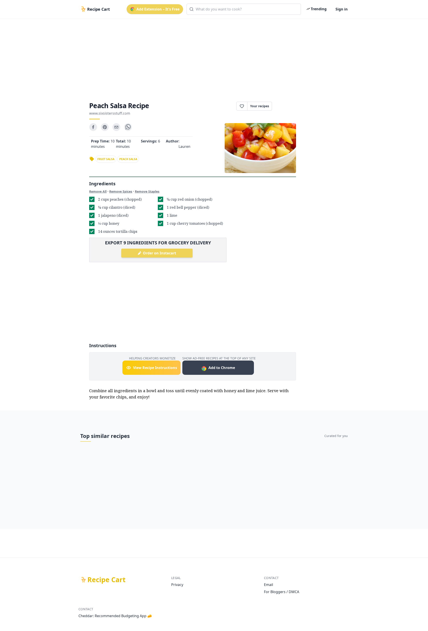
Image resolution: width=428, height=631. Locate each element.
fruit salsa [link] (105, 159)
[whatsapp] (128, 127)
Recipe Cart (106, 580)
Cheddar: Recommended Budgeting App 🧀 (115, 615)
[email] (116, 127)
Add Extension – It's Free (157, 9)
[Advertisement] (212, 56)
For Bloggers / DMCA (281, 591)
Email (268, 584)
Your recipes (259, 106)
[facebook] (93, 127)
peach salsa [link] (128, 159)
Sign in (341, 9)
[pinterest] (105, 127)
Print (286, 106)
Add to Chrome (221, 367)
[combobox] (244, 9)
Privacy (177, 584)
